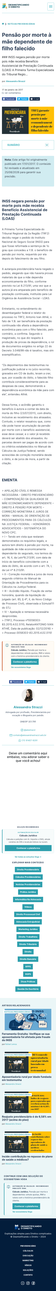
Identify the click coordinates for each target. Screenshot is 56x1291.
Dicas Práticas (28, 981)
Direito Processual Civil (28, 914)
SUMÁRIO (13, 145)
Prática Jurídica (28, 892)
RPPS (28, 966)
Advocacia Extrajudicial (28, 921)
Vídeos (28, 907)
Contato (28, 1275)
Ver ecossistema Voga (21, 667)
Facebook (10, 99)
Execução (28, 1255)
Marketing (28, 1260)
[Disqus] (28, 799)
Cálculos (28, 1251)
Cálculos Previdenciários (28, 877)
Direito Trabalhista (28, 936)
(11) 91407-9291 (29, 740)
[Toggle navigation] (50, 6)
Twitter (24, 99)
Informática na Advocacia (28, 899)
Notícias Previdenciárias (21, 24)
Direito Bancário (28, 959)
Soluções (28, 1270)
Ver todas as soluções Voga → (28, 857)
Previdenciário (28, 1246)
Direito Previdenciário (28, 869)
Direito (28, 951)
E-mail (36, 99)
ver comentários (13, 93)
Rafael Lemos (11, 1044)
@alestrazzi (29, 730)
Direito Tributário (28, 944)
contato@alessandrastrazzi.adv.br (29, 735)
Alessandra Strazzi (15, 81)
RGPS (28, 974)
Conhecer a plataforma (25, 661)
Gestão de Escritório (28, 989)
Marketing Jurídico (28, 929)
